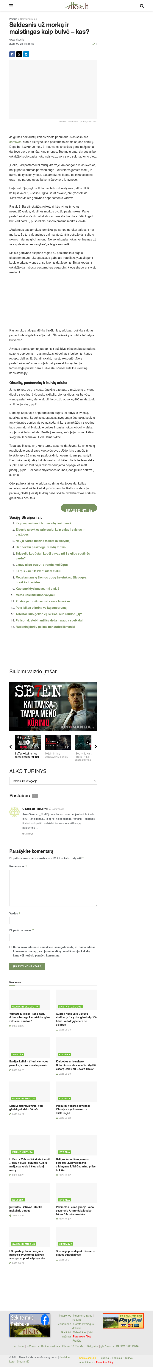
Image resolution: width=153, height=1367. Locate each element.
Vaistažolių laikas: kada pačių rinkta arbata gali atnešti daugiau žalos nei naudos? (29, 1017)
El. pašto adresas (21, 930)
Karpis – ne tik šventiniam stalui (38, 571)
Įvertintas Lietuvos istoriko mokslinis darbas (25, 1208)
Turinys (129, 1358)
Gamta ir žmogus (28, 18)
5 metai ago (58, 808)
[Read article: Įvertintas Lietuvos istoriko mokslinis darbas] (29, 1193)
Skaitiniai (65, 1332)
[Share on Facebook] (12, 54)
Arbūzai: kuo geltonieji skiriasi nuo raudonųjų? (49, 614)
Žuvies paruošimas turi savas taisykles (43, 601)
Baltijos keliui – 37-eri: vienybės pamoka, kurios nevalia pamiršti (28, 1063)
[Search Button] (142, 5)
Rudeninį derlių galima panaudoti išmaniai (45, 626)
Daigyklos (92, 1346)
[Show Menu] (11, 5)
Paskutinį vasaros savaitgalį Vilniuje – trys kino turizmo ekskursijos (73, 1109)
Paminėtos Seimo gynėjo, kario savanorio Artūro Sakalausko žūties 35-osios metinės (75, 1210)
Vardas (15, 913)
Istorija (64, 1152)
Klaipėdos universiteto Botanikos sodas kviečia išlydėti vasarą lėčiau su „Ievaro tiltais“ (76, 1064)
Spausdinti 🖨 (79, 510)
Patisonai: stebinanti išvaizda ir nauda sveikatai (49, 620)
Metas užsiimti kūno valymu (35, 595)
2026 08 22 (17, 1114)
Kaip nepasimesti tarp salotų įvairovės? (43, 523)
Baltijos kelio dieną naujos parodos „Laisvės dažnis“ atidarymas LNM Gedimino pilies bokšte (76, 1164)
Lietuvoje (65, 1244)
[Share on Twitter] (19, 54)
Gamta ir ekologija (25, 1006)
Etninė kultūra (22, 1152)
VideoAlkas (79, 1332)
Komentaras (18, 866)
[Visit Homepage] (76, 5)
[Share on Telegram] (26, 54)
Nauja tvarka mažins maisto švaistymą (43, 541)
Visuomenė (64, 1324)
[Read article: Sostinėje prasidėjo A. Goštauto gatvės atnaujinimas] (76, 1237)
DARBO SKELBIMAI (127, 1346)
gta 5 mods (108, 1346)
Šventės (17, 1054)
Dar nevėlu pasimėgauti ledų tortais (41, 547)
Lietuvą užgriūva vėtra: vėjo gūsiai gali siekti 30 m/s (26, 1107)
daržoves (15, 142)
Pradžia (13, 18)
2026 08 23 (17, 1025)
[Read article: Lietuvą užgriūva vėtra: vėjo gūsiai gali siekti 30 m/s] (29, 1091)
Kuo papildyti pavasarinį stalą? (37, 588)
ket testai (19, 1346)
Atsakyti (29, 833)
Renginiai (104, 1358)
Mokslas (76, 1328)
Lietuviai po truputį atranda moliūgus (42, 564)
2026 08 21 (17, 1263)
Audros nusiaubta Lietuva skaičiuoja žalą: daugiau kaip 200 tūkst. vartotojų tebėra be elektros (76, 1019)
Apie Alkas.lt (86, 1362)
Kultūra (64, 1054)
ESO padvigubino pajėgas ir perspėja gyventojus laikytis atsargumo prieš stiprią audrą (27, 1254)
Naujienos (65, 1315)
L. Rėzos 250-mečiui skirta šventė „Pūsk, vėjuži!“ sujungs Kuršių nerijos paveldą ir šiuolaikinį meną (29, 1164)
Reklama (117, 1358)
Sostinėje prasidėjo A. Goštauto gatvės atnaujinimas (75, 1253)
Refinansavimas (50, 1346)
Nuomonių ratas (82, 1315)
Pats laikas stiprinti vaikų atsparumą (41, 607)
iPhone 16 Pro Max (73, 1346)
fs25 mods (32, 1346)
